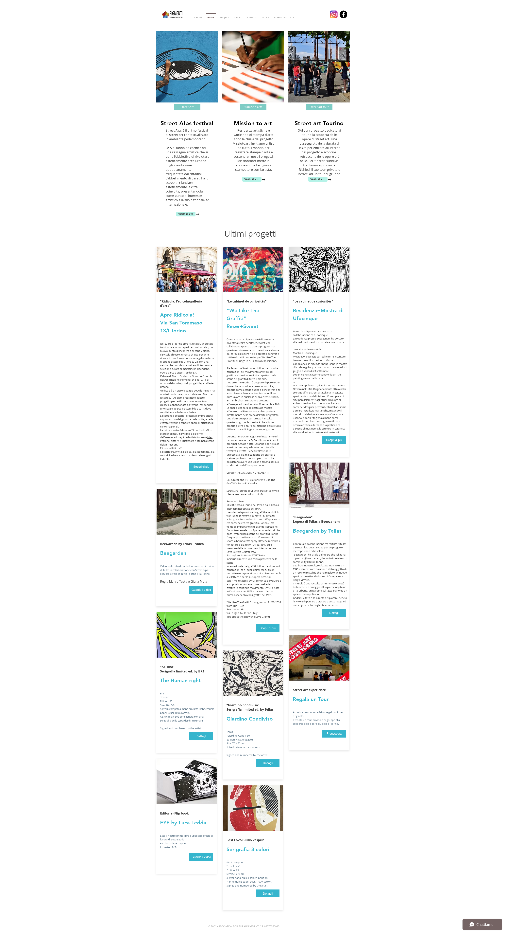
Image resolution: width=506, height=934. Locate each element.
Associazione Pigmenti (177, 379)
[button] (187, 107)
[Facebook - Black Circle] (343, 14)
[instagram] (334, 14)
